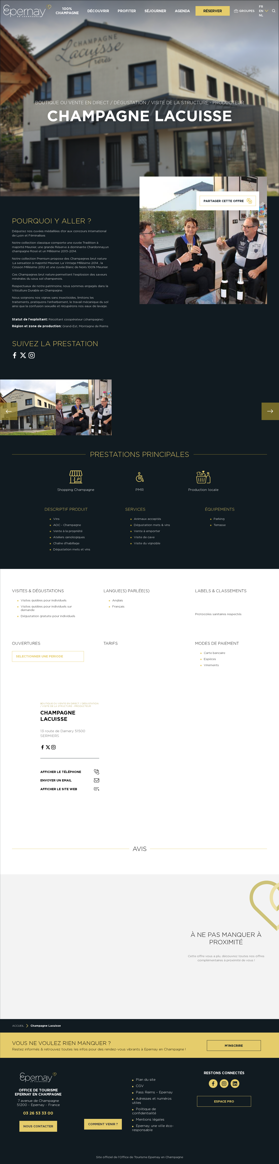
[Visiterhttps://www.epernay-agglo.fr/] (143, 1145)
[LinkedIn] (235, 1083)
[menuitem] (261, 6)
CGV (140, 1086)
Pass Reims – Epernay (154, 1092)
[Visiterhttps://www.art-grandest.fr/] (138, 1145)
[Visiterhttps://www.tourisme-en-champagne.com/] (141, 1145)
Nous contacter (38, 1126)
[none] (264, 11)
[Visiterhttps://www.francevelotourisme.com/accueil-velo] (143, 1141)
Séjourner (155, 11)
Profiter (127, 11)
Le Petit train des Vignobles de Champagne (53, 988)
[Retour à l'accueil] (38, 1077)
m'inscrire (234, 1045)
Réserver (212, 11)
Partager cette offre (224, 201)
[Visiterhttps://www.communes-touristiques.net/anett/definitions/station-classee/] (141, 1141)
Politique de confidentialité (144, 1111)
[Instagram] (224, 1083)
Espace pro (224, 1101)
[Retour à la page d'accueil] (27, 11)
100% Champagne (67, 11)
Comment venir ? (103, 1124)
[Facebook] (213, 1083)
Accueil (18, 1025)
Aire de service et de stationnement (133, 934)
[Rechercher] (274, 11)
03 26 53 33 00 (38, 1113)
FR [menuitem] (261, 6)
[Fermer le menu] (274, 28)
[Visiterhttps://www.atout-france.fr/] (136, 1145)
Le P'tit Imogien (133, 991)
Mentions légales (150, 1119)
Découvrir (98, 11)
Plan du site (145, 1079)
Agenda (182, 11)
